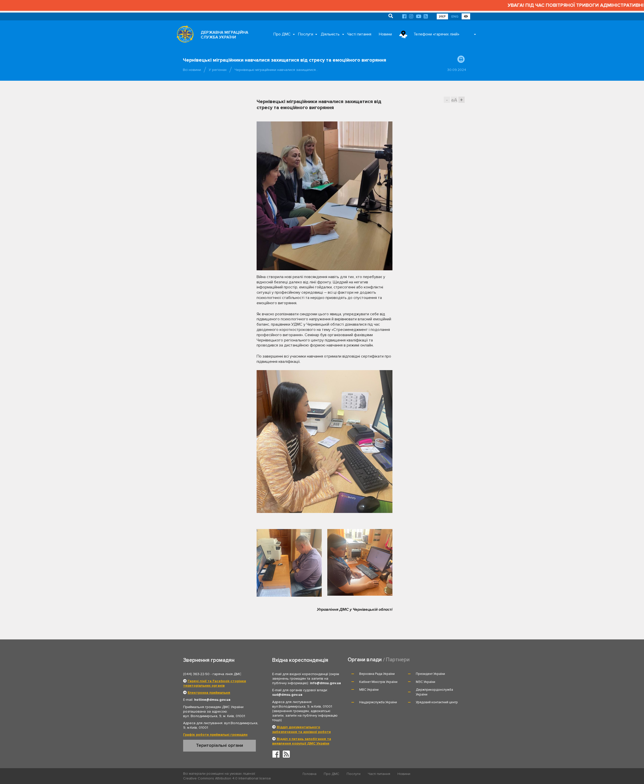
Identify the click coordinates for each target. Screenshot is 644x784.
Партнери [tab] (398, 660)
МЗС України (425, 682)
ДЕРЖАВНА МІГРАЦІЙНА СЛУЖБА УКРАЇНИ (224, 35)
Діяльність (330, 34)
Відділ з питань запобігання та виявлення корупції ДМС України (301, 741)
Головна (309, 774)
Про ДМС (282, 34)
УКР (442, 16)
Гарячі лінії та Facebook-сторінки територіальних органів (214, 683)
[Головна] (183, 35)
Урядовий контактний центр (437, 702)
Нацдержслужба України (378, 702)
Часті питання (359, 34)
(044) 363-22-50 (196, 674)
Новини (385, 34)
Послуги (305, 34)
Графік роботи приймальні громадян (215, 734)
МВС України (369, 690)
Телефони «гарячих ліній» (436, 34)
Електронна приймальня (209, 692)
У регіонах (218, 70)
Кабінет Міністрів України (378, 682)
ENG (454, 16)
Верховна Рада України (377, 674)
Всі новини (192, 70)
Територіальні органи (219, 745)
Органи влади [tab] (365, 660)
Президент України (430, 674)
